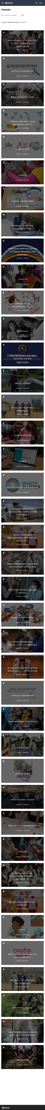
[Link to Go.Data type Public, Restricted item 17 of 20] (22, 458)
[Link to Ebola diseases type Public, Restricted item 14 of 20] (22, 380)
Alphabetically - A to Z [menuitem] (13, 22)
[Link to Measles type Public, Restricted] (22, 849)
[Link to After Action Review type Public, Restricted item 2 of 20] (22, 68)
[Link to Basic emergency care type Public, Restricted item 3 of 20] (22, 94)
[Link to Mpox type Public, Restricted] (22, 927)
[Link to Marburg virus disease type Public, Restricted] (22, 797)
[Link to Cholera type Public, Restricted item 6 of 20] (22, 172)
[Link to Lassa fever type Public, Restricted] (22, 745)
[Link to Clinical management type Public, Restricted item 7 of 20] (22, 198)
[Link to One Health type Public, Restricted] (22, 1057)
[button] (22, 15)
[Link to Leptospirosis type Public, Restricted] (22, 771)
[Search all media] (36, 3)
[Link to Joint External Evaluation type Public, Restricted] (22, 718)
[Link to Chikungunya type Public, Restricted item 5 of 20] (22, 146)
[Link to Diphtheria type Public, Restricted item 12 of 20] (22, 328)
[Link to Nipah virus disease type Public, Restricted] (22, 1005)
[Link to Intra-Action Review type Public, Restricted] (22, 693)
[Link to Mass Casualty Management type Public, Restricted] (22, 823)
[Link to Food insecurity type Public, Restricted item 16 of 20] (22, 432)
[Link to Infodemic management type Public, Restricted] (22, 614)
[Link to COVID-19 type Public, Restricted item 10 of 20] (22, 276)
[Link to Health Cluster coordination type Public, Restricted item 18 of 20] (22, 484)
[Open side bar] (2, 3)
